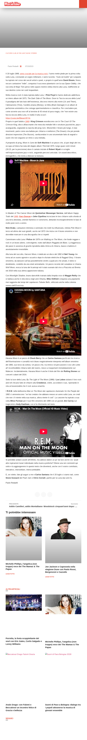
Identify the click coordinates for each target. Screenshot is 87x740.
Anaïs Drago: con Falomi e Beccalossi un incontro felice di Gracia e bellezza (21, 708)
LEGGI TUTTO (10, 574)
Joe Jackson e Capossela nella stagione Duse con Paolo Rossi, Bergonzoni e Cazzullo (60, 569)
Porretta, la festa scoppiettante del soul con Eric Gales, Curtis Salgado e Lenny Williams (24, 641)
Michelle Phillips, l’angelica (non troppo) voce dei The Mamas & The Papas (22, 566)
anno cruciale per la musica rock (34, 74)
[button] (71, 4)
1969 (27, 121)
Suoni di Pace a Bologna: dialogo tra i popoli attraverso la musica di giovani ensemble (63, 708)
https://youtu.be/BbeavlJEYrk (18, 118)
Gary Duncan (25, 216)
